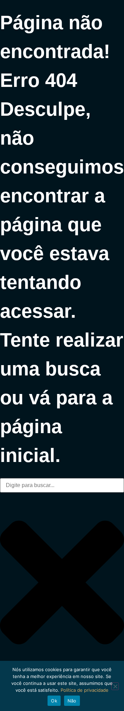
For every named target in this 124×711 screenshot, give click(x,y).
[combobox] (62, 485)
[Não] (115, 686)
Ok (54, 700)
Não (72, 700)
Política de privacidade (84, 690)
